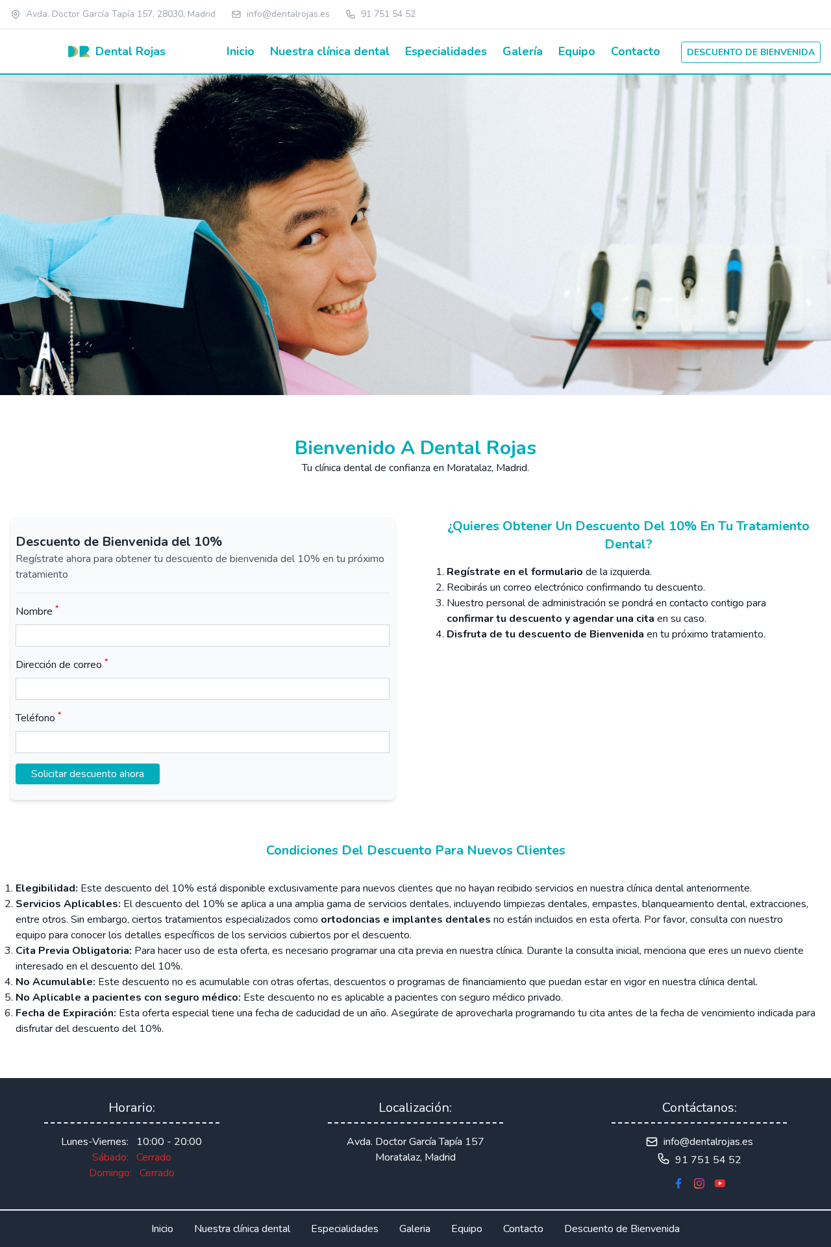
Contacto (635, 51)
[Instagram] (699, 1183)
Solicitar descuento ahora (87, 774)
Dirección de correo (62, 664)
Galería (522, 51)
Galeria (414, 1229)
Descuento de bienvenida (751, 52)
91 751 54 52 (388, 14)
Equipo (576, 51)
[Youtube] (720, 1183)
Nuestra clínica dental (330, 51)
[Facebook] (678, 1183)
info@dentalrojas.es (288, 14)
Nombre (37, 611)
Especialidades (446, 51)
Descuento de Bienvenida (622, 1229)
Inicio (240, 51)
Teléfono (38, 717)
